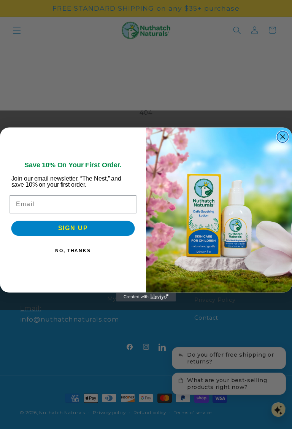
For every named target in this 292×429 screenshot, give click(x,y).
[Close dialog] (283, 136)
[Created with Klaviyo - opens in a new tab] (146, 297)
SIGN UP (73, 228)
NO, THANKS (73, 251)
